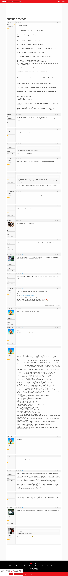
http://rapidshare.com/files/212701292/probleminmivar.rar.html (31, 441)
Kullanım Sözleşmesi (19, 565)
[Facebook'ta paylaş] (60, 22)
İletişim (43, 565)
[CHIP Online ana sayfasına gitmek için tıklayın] (3, 1)
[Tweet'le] (57, 22)
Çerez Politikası (37, 565)
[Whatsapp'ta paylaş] (55, 22)
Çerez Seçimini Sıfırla (54, 565)
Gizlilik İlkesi (11, 565)
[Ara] (20, 1)
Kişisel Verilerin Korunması (28, 565)
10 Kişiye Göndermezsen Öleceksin (27, 295)
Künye (48, 565)
